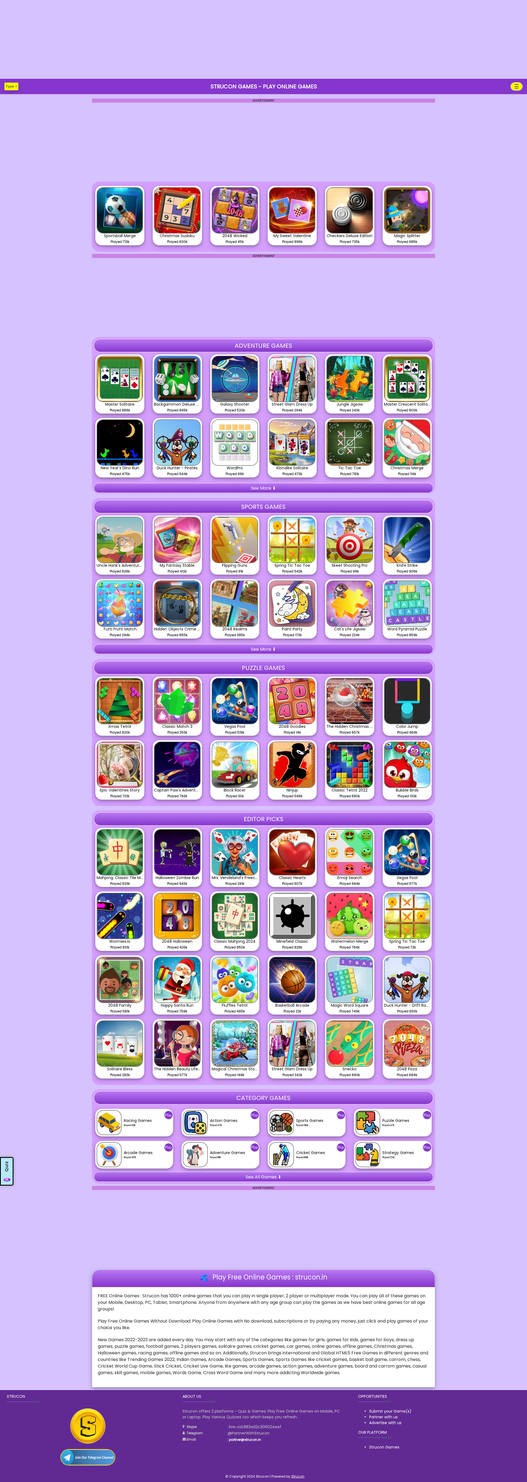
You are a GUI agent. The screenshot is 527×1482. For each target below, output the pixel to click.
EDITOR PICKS (263, 819)
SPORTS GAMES (263, 507)
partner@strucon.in (245, 1439)
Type (10, 86)
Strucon (297, 1476)
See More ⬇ (263, 488)
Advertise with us (385, 1422)
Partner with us (383, 1417)
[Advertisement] (263, 38)
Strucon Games (384, 1447)
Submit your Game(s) (390, 1411)
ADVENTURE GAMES (263, 345)
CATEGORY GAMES (263, 1098)
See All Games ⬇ (263, 1177)
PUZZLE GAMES (263, 668)
